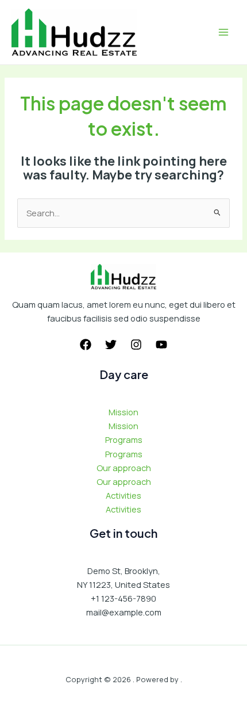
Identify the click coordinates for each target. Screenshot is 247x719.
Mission (123, 412)
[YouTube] (161, 344)
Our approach (124, 467)
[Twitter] (111, 344)
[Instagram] (136, 344)
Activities (123, 495)
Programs (123, 439)
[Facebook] (85, 344)
